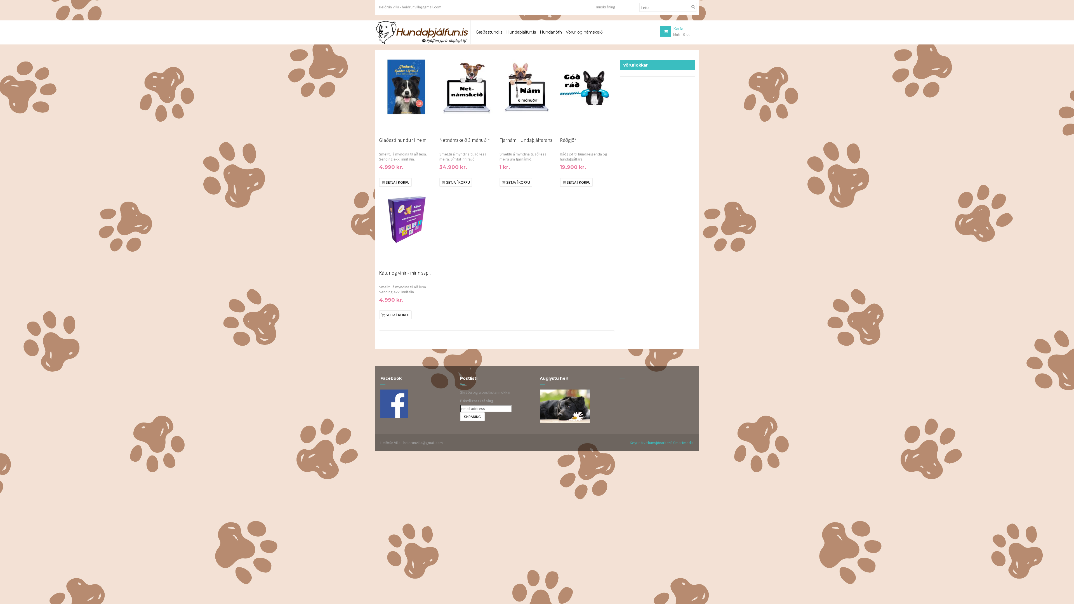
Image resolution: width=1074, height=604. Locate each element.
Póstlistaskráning (477, 400)
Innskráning (605, 7)
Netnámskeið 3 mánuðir (464, 140)
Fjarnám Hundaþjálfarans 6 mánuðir (526, 141)
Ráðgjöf (568, 140)
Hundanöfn (551, 32)
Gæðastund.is (489, 32)
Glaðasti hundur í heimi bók (403, 141)
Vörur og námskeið (584, 32)
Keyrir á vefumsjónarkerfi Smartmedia (662, 442)
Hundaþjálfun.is (521, 32)
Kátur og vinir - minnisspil (405, 273)
